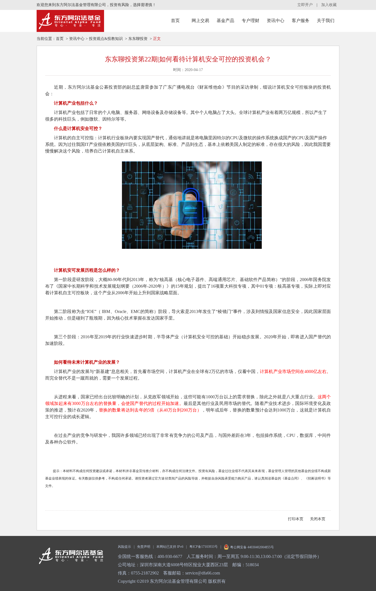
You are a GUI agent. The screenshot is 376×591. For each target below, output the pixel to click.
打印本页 (295, 519)
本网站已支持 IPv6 (169, 547)
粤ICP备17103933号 (203, 547)
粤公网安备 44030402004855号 (252, 547)
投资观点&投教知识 (106, 39)
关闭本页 (317, 519)
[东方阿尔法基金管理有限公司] (70, 21)
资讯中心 (275, 20)
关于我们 (325, 20)
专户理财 (250, 20)
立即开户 (305, 5)
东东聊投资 (138, 39)
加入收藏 (329, 5)
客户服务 (300, 20)
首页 (175, 20)
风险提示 (124, 547)
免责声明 (143, 547)
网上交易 (200, 20)
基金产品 (225, 20)
